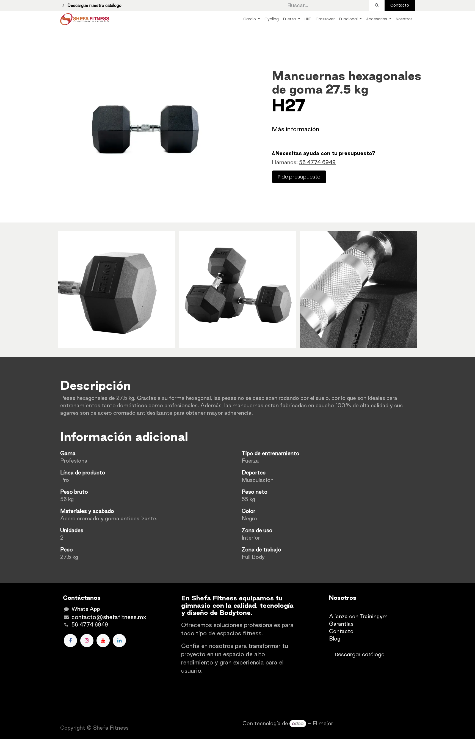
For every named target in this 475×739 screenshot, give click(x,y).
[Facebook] (70, 640)
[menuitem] (252, 19)
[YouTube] (103, 640)
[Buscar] (377, 5)
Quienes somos (348, 609)
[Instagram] (86, 640)
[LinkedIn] (119, 640)
